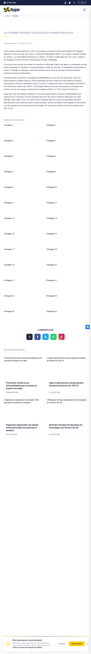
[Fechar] (88, 644)
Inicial (7, 16)
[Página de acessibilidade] (65, 2)
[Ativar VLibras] (69, 2)
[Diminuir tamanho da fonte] (79, 2)
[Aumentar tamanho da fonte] (85, 2)
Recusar (62, 644)
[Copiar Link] (29, 337)
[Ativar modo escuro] (74, 2)
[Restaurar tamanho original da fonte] (82, 2)
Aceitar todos (76, 644)
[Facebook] (37, 337)
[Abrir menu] (84, 9)
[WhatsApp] (53, 337)
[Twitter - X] (45, 337)
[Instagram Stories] (61, 337)
